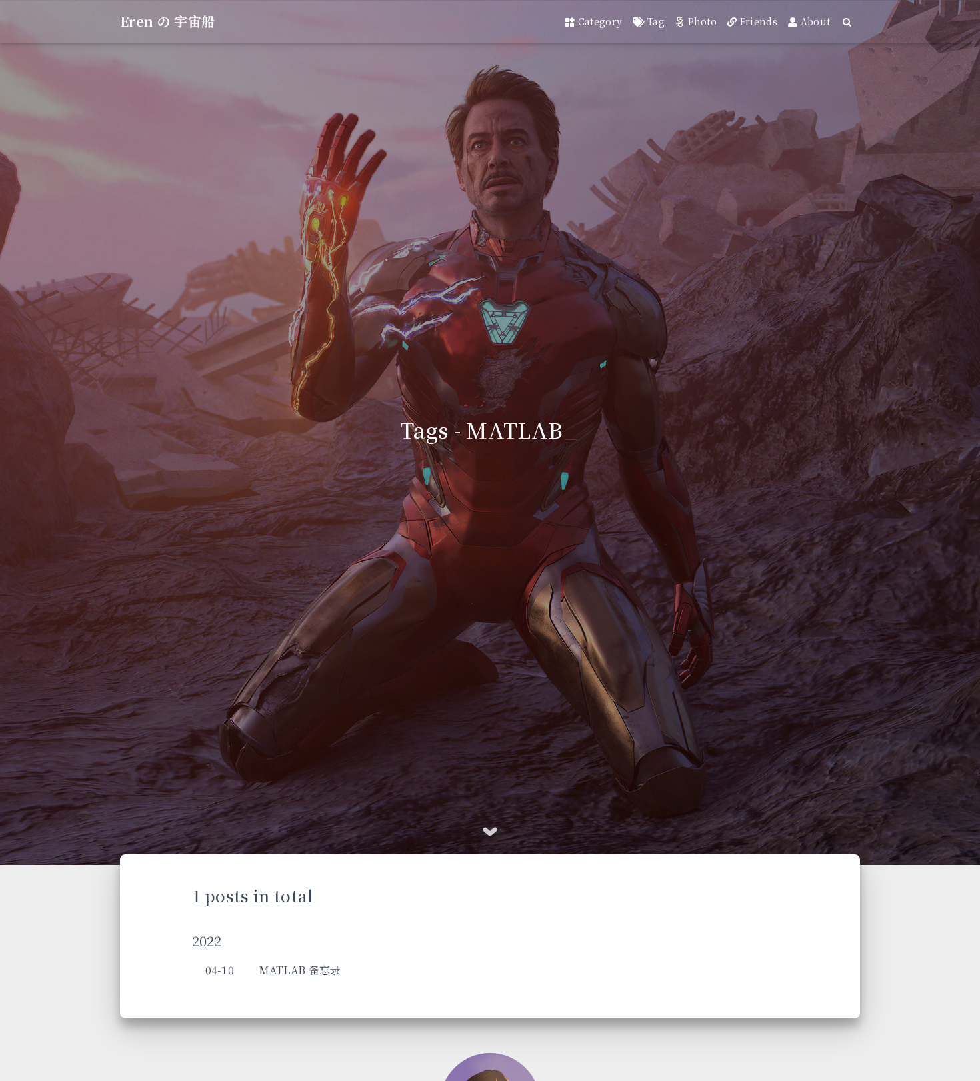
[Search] (847, 21)
